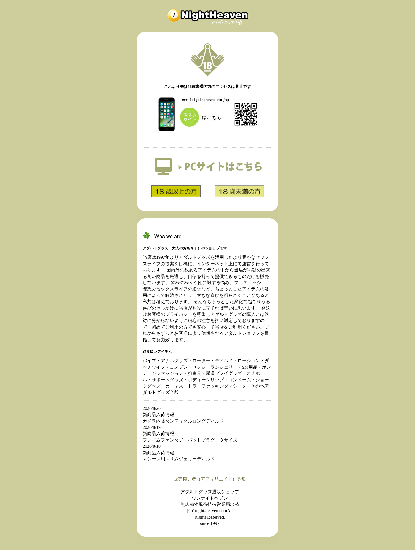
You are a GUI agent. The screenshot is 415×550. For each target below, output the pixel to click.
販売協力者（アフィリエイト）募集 (210, 479)
